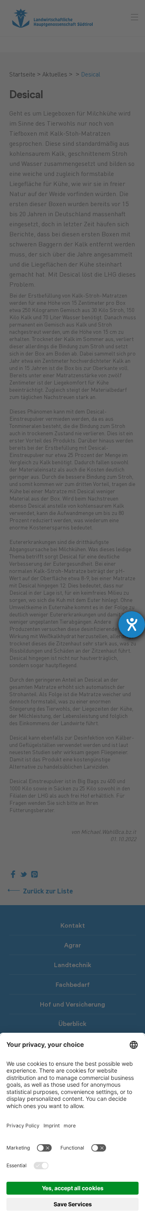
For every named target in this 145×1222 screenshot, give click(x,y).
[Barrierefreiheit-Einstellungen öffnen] (131, 624)
